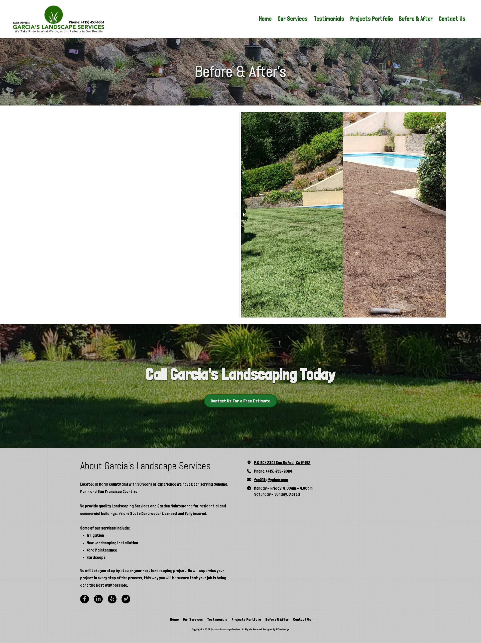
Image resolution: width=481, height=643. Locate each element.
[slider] (240, 214)
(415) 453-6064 (279, 471)
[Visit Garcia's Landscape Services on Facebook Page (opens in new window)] (84, 599)
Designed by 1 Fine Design (276, 629)
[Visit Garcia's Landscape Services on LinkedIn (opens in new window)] (98, 599)
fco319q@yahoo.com (271, 479)
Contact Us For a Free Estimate (240, 400)
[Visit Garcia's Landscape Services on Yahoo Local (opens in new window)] (126, 599)
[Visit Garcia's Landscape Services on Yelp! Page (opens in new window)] (112, 599)
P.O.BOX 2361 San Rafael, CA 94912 (282, 462)
